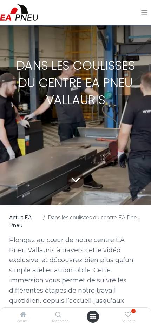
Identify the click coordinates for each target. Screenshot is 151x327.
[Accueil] (23, 315)
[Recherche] (58, 315)
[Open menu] (93, 316)
